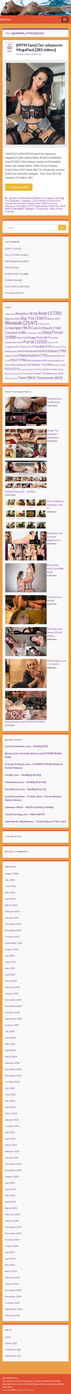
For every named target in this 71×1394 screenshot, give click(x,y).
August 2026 (11, 873)
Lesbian (31, 203)
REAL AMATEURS (33, 54)
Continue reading (18, 187)
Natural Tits (42, 364)
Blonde (53, 318)
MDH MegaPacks (14, 261)
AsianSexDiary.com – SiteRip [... (21, 491)
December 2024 (13, 999)
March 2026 (11, 905)
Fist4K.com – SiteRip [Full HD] (23, 774)
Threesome (42, 208)
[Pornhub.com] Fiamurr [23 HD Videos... (54, 632)
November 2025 (13, 930)
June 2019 (10, 1258)
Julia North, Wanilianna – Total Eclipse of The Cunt (35, 821)
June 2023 (10, 1094)
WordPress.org (13, 1355)
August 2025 (11, 949)
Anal (57, 198)
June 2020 (10, 1189)
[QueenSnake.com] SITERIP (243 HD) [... (25, 721)
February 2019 (12, 1277)
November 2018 (13, 1296)
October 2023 (12, 1081)
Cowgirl (44, 324)
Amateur (26, 313)
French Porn (54, 200)
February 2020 (12, 1214)
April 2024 (10, 1050)
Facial (35, 341)
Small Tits (43, 373)
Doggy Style (39, 337)
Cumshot (15, 332)
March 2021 (11, 1145)
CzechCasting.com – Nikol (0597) (25, 814)
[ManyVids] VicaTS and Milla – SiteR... (56, 568)
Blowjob (21, 323)
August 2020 (11, 1176)
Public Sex (54, 206)
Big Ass (12, 318)
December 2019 (13, 1227)
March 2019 (11, 1271)
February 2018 (12, 1315)
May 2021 (10, 1132)
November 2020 (13, 1170)
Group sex (10, 203)
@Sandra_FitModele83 (21, 198)
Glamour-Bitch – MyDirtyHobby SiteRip (29, 807)
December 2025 (13, 924)
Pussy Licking (28, 369)
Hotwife (21, 203)
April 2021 (10, 1138)
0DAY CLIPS (11, 248)
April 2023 (10, 1107)
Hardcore (59, 347)
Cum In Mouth (38, 200)
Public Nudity (41, 206)
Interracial (33, 351)
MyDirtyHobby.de (20, 365)
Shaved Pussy (13, 373)
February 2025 (12, 987)
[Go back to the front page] (35, 7)
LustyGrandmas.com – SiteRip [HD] (26, 746)
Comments (13, 1349)
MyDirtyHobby (36, 360)
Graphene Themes (25, 1390)
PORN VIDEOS (13, 273)
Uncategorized (12, 292)
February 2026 (12, 911)
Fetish (52, 342)
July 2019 (10, 1252)
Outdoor (59, 365)
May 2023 (10, 1100)
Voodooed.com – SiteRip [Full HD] (25, 782)
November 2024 (13, 1006)
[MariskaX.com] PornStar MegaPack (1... (54, 537)
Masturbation (32, 355)
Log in (8, 1336)
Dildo (22, 337)
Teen (27, 377)
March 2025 (11, 980)
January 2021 (12, 1157)
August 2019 (11, 1246)
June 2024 (10, 1037)
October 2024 (12, 1012)
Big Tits (34, 318)
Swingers (30, 208)
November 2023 (13, 1075)
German (26, 346)
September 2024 (13, 1018)
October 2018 (12, 1302)
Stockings (11, 378)
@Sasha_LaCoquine (44, 198)
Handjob (43, 346)
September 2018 (13, 1309)
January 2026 (12, 917)
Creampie (25, 200)
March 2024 (11, 1056)
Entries (11, 1343)
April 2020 (10, 1201)
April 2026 (10, 898)
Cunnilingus (34, 333)
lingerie (11, 355)
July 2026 (10, 879)
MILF (38, 203)
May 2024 (10, 1044)
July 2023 (10, 1088)
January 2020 (12, 1220)
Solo (58, 373)
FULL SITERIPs (13, 254)
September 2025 (13, 943)
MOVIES (9, 267)
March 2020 (11, 1208)
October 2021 (12, 1126)
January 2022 (12, 1119)
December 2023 (13, 1069)
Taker (21, 54)
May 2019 (10, 1264)
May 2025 (10, 968)
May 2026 (10, 892)
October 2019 (12, 1239)
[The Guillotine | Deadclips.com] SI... (55, 505)
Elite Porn (5, 19)
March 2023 (11, 1113)
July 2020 (10, 1182)
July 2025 (10, 955)
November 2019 (13, 1233)
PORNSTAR (11, 280)
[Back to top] (63, 1386)
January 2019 (12, 1283)
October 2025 (12, 936)
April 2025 (10, 974)
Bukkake (14, 200)
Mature (54, 356)
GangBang (12, 347)
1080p (10, 314)
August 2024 (11, 1025)
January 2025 (12, 993)
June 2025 (10, 961)
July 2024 (10, 1031)
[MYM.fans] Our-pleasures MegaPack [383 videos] (39, 47)
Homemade (13, 351)
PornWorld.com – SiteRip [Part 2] (25, 789)
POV (30, 206)
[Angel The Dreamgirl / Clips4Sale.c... (54, 434)
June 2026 (10, 886)
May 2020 (10, 1195)
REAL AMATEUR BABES (50, 369)
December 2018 (13, 1290)
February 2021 (12, 1151)
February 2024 (12, 1062)
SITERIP (28, 374)
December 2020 (13, 1163)
